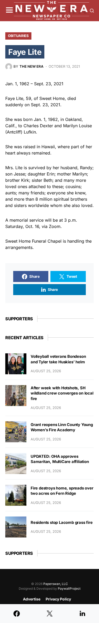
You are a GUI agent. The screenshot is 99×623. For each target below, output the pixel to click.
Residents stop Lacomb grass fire (62, 522)
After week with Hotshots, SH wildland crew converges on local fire (62, 393)
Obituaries (18, 36)
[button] (9, 10)
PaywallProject (69, 588)
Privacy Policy (58, 599)
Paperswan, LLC (55, 584)
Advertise (31, 599)
